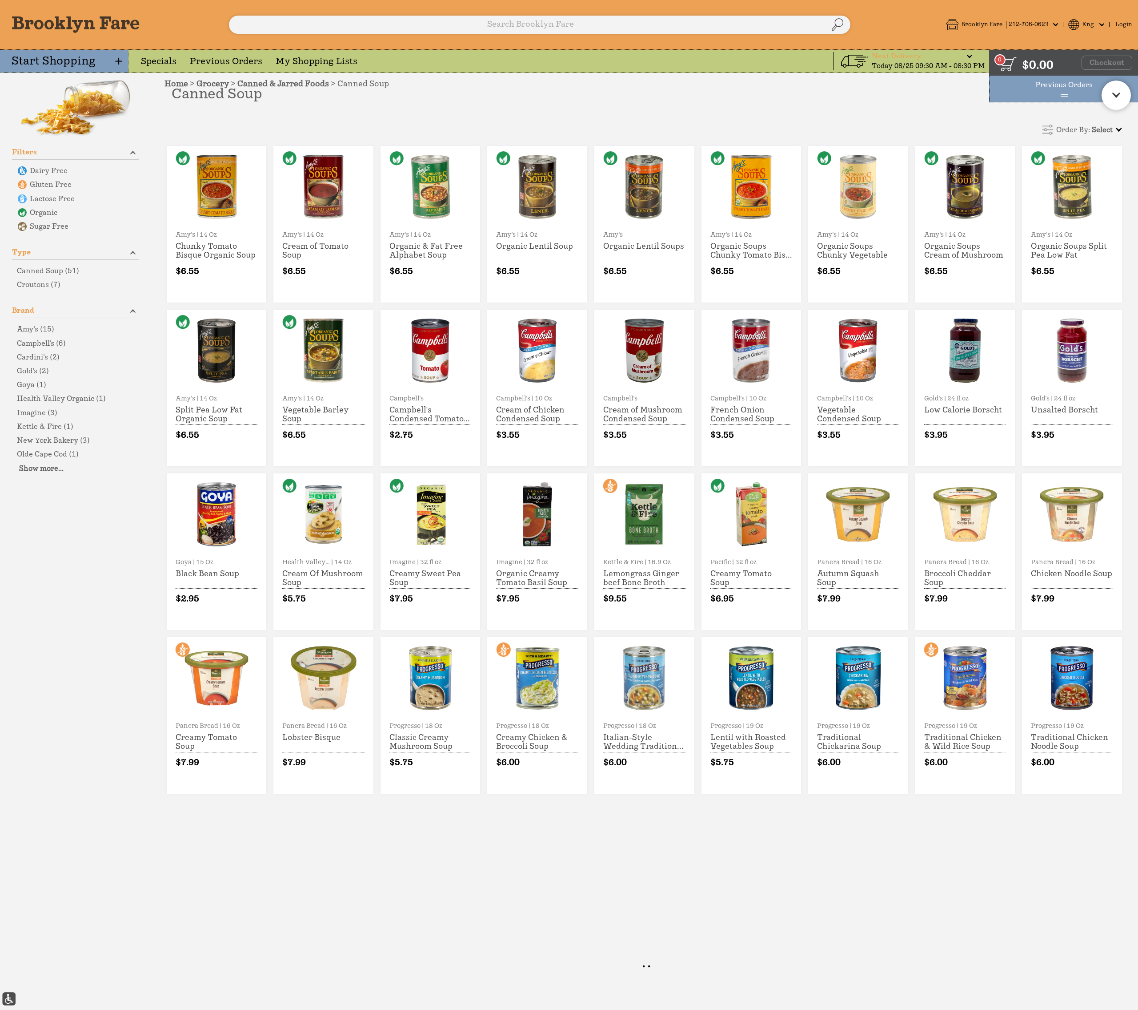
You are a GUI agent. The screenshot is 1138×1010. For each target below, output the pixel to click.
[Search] (837, 24)
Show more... (41, 468)
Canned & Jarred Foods (283, 84)
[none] (217, 224)
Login (1123, 25)
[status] (1008, 64)
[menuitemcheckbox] (75, 171)
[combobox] (539, 24)
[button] (1002, 25)
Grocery (212, 84)
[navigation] (64, 61)
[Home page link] (75, 24)
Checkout (1107, 62)
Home (176, 84)
